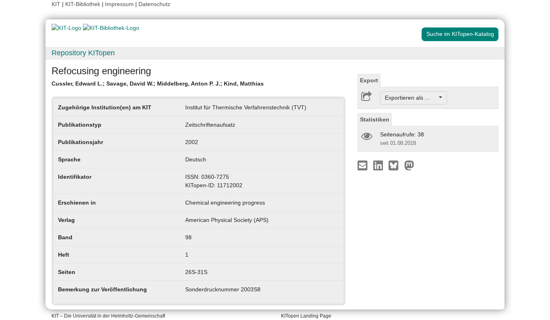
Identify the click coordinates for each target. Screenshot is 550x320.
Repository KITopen (83, 53)
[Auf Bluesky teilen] (396, 165)
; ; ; (158, 83)
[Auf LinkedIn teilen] (379, 165)
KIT (56, 4)
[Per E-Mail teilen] (363, 165)
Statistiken (374, 119)
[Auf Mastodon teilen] (409, 165)
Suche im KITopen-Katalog (460, 34)
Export (369, 80)
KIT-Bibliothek (83, 4)
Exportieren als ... (411, 97)
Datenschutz (154, 4)
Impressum (119, 4)
